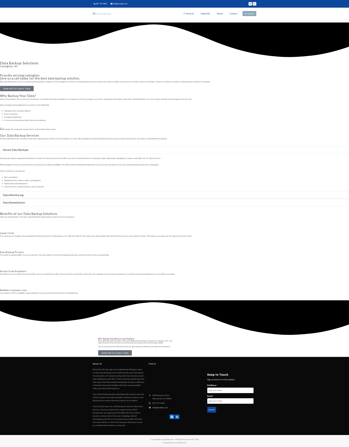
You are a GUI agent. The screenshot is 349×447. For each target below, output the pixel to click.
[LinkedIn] (254, 4)
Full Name (212, 385)
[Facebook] (250, 4)
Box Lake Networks (166, 439)
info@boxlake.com (160, 407)
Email (210, 396)
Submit (212, 409)
